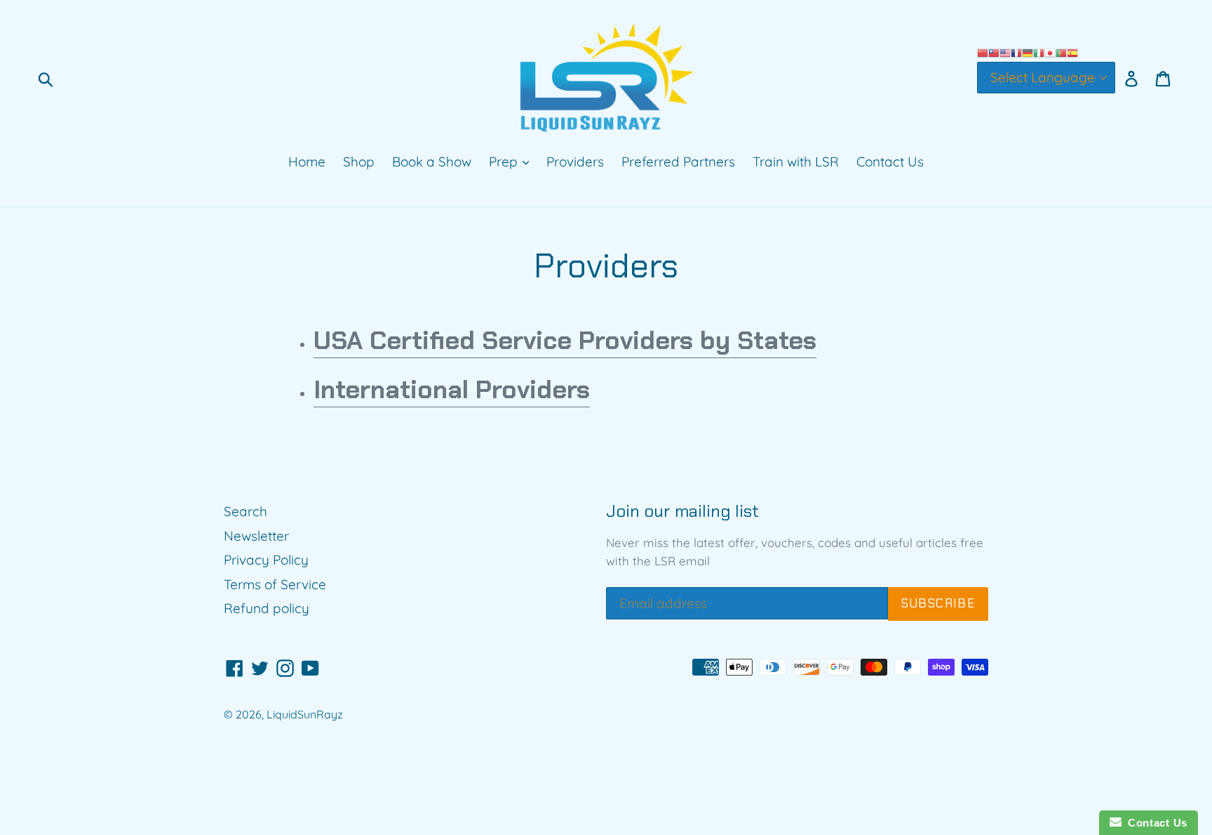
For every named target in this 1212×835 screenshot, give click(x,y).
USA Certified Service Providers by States (565, 340)
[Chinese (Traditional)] (993, 51)
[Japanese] (1050, 51)
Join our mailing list (682, 511)
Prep (505, 161)
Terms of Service (275, 584)
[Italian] (1038, 51)
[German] (1027, 51)
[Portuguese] (1061, 51)
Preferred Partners (678, 161)
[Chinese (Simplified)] (982, 51)
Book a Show (431, 161)
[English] (1005, 51)
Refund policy (266, 608)
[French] (1016, 51)
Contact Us (890, 161)
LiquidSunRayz (305, 714)
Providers (575, 161)
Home (306, 161)
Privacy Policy (266, 559)
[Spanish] (1072, 51)
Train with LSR (796, 161)
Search (245, 511)
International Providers (452, 389)
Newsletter (256, 535)
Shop (359, 161)
